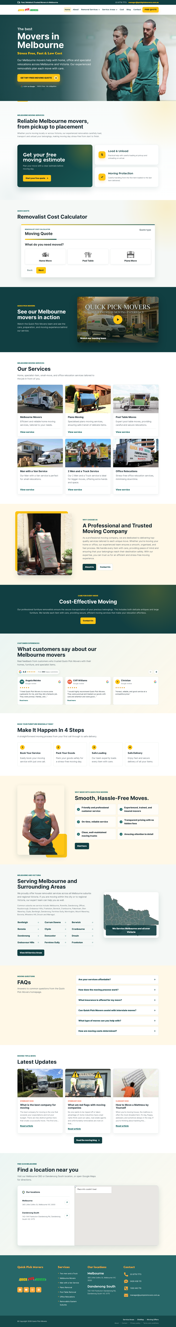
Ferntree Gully (52, 942)
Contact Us (105, 567)
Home (67, 10)
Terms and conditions (151, 1323)
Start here (82, 846)
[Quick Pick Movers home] (27, 9)
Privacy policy (135, 1323)
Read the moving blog (88, 1140)
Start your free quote (37, 178)
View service (27, 432)
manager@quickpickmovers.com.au (143, 2)
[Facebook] (20, 1289)
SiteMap (140, 1319)
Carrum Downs (53, 922)
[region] (88, 691)
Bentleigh (23, 922)
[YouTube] (26, 1289)
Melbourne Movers (68, 1278)
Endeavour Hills (26, 942)
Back (30, 270)
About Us (89, 567)
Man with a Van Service (69, 1283)
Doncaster (50, 935)
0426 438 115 (135, 1281)
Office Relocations (67, 1297)
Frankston (77, 942)
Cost (122, 10)
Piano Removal (66, 1287)
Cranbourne (78, 929)
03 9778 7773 (121, 2)
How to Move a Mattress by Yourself (132, 1106)
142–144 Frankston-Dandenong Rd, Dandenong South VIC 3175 (102, 1292)
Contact (137, 10)
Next (41, 270)
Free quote (150, 10)
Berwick (76, 922)
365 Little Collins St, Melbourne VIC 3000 (102, 1279)
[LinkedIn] (38, 1289)
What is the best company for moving (38, 1106)
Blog (129, 10)
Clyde (48, 929)
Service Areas (128, 1319)
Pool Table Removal (68, 1292)
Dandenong (24, 935)
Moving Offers (153, 1319)
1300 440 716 (135, 1288)
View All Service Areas (31, 952)
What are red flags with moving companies (86, 1106)
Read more (24, 700)
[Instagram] (32, 1289)
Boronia (22, 929)
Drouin (75, 935)
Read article (26, 1126)
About (76, 10)
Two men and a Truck (69, 1273)
